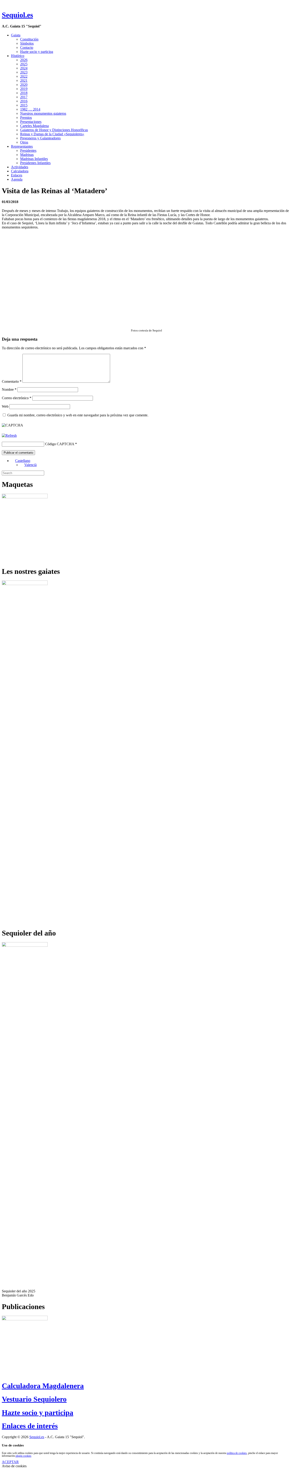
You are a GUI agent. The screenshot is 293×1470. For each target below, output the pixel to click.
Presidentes (28, 150)
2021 (23, 80)
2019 (23, 89)
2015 (23, 105)
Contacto (26, 47)
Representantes (22, 146)
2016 (23, 101)
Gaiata (15, 35)
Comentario (12, 381)
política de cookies (237, 1453)
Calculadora (19, 171)
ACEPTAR (10, 1462)
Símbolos (27, 43)
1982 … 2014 (30, 109)
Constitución (29, 39)
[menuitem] (20, 461)
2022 (23, 76)
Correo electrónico (16, 398)
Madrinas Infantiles (34, 159)
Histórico (17, 56)
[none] (151, 463)
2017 (23, 97)
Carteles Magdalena (34, 126)
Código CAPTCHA (59, 444)
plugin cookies (23, 1455)
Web (5, 406)
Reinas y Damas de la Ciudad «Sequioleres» (52, 134)
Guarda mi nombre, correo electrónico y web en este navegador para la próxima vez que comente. (77, 415)
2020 (23, 85)
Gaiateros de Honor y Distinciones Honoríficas (54, 130)
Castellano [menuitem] (22, 461)
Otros (24, 142)
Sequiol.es (17, 15)
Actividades (19, 167)
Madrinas (27, 155)
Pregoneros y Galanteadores (40, 138)
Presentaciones (30, 122)
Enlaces (16, 175)
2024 (23, 68)
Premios (26, 117)
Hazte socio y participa (36, 52)
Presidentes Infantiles (35, 163)
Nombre (9, 389)
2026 (23, 60)
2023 (23, 72)
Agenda (16, 179)
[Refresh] (9, 435)
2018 (23, 93)
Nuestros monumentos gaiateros (43, 113)
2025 (23, 64)
